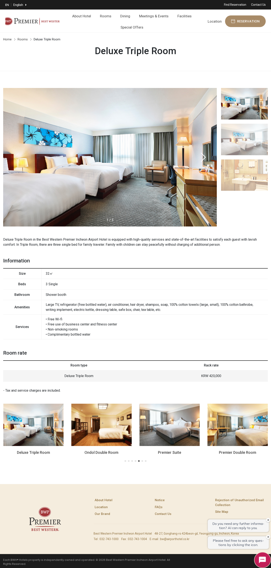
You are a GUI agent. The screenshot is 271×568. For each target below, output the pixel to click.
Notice (160, 500)
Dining (125, 16)
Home (7, 39)
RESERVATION (248, 21)
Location (215, 21)
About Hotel (81, 16)
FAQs (158, 507)
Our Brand (102, 514)
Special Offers (131, 27)
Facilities (184, 16)
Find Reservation (235, 4)
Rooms (105, 16)
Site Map (221, 512)
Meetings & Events (154, 16)
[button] (203, 157)
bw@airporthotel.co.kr (174, 539)
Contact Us (258, 4)
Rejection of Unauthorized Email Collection (239, 502)
